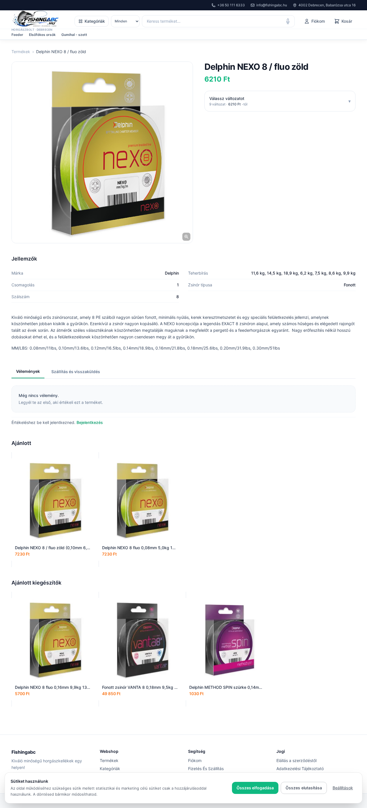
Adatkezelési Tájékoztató (300, 768)
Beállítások (343, 787)
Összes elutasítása (304, 787)
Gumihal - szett (74, 34)
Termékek (20, 51)
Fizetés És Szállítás (206, 768)
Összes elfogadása (255, 787)
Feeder (17, 34)
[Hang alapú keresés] (287, 21)
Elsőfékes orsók (42, 34)
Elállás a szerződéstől (296, 760)
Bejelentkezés (90, 422)
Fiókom (195, 760)
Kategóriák (95, 21)
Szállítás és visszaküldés (75, 371)
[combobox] (218, 21)
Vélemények (28, 371)
